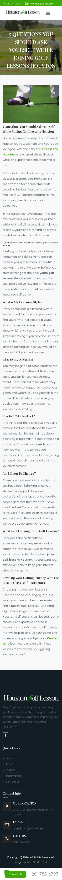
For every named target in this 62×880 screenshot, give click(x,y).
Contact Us (15, 874)
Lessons (10, 770)
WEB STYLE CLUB (37, 862)
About (9, 764)
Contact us (12, 781)
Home (9, 758)
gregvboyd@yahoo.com (40, 3)
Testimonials (13, 775)
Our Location (25, 803)
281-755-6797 (14, 3)
